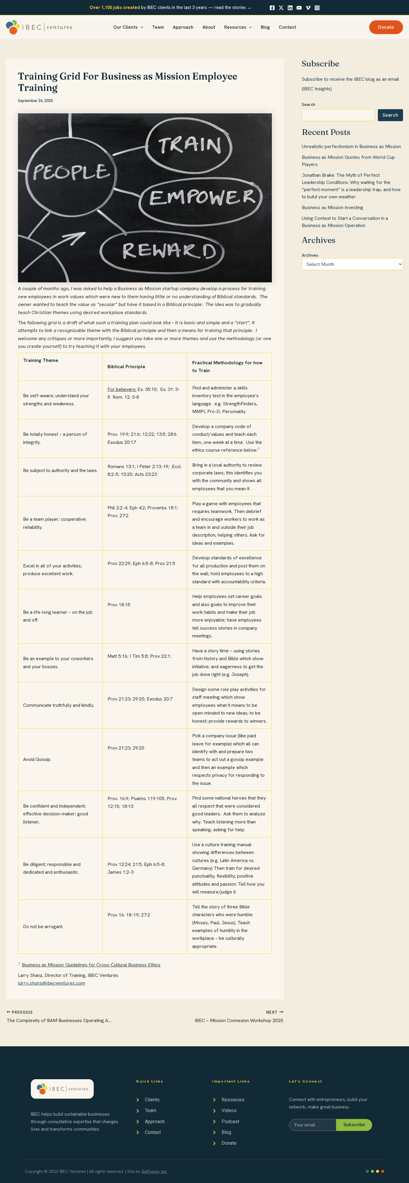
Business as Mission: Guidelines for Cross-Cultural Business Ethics (91, 965)
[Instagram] (317, 7)
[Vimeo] (308, 7)
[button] (140, 27)
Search (308, 104)
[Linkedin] (290, 7)
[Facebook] (272, 7)
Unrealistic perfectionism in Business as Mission (351, 146)
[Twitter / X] (281, 7)
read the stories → (233, 7)
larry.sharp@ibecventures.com (51, 983)
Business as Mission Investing (332, 207)
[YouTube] (299, 7)
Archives (310, 255)
